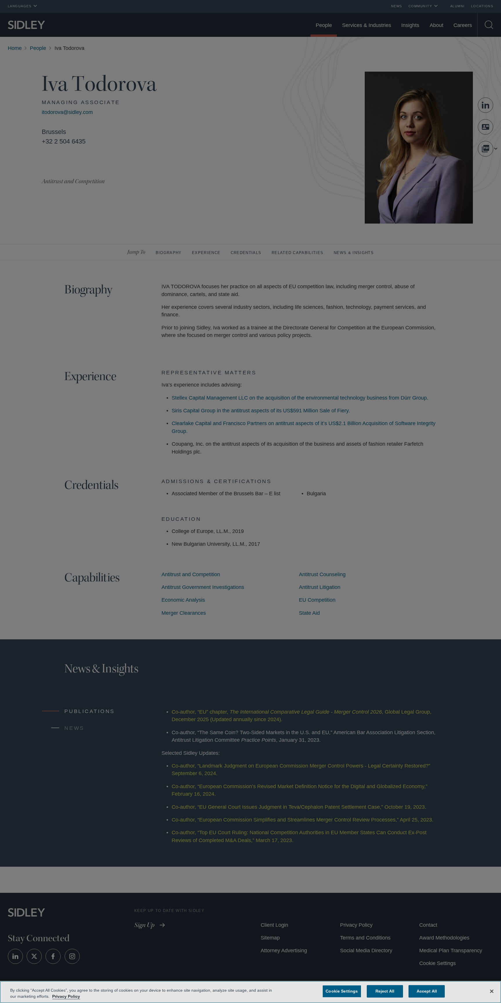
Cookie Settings (342, 991)
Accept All (425, 991)
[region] (250, 992)
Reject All (384, 991)
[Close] (491, 990)
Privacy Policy (65, 996)
